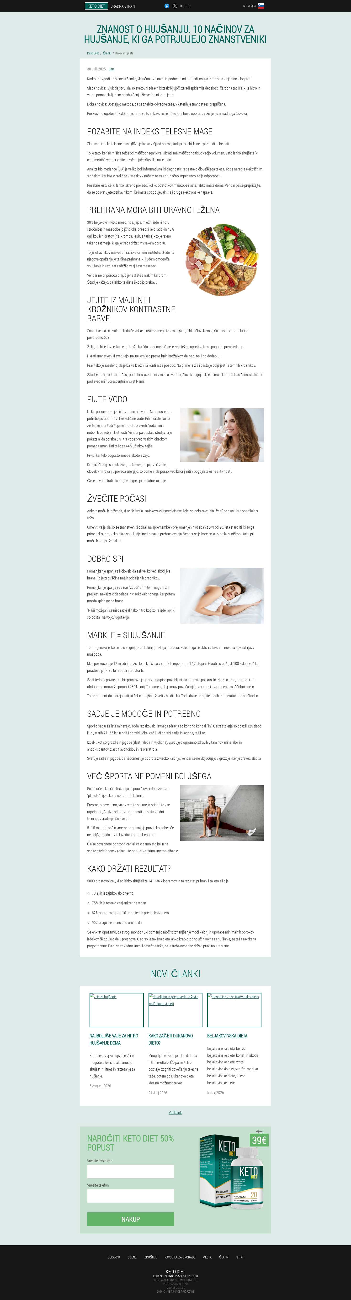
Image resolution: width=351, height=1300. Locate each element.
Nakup (131, 1219)
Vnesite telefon (98, 1185)
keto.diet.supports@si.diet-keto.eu (175, 1276)
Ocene (132, 1257)
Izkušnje (150, 1257)
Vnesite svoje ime (99, 1161)
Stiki (239, 1257)
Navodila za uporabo (180, 1257)
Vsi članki (175, 1112)
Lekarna (114, 1257)
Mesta (207, 1257)
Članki (224, 1257)
